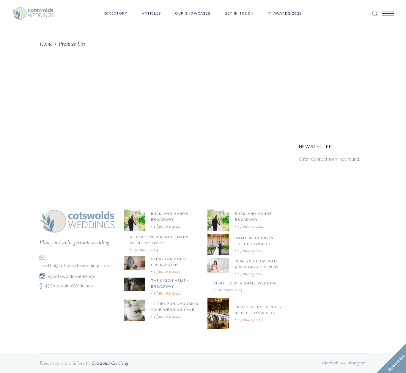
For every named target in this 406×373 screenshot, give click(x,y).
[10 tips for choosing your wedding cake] (134, 310)
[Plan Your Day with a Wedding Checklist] (218, 265)
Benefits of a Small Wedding (245, 283)
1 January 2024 (166, 226)
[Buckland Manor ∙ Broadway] (134, 220)
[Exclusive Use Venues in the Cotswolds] (218, 313)
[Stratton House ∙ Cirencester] (134, 263)
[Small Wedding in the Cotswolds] (218, 244)
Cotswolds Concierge (110, 363)
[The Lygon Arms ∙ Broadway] (134, 284)
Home (46, 44)
